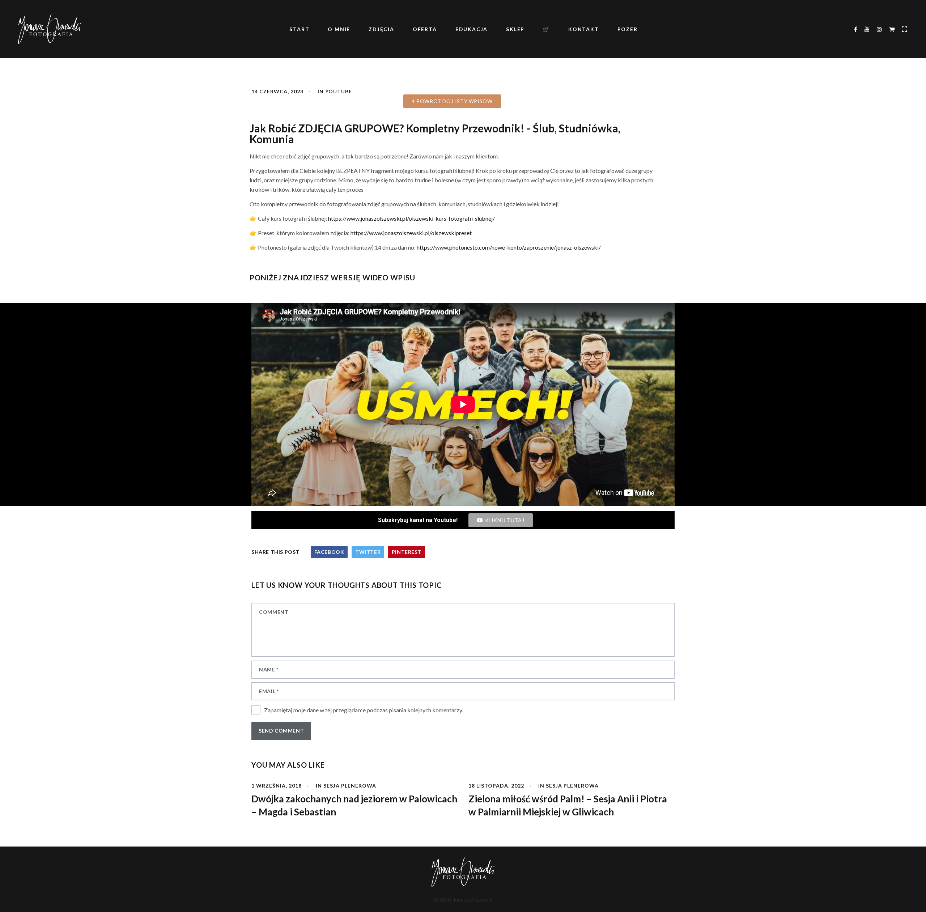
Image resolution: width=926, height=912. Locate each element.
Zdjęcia (381, 29)
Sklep (515, 29)
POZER (627, 29)
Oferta (425, 29)
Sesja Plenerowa (349, 785)
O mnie (339, 29)
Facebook (329, 552)
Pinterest (406, 552)
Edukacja (471, 29)
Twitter (368, 552)
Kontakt (583, 29)
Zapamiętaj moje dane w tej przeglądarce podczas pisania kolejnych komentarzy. (363, 710)
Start (299, 29)
